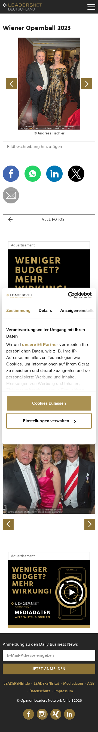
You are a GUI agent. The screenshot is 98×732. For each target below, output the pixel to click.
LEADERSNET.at (46, 683)
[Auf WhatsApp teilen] (32, 174)
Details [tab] (45, 310)
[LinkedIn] (69, 714)
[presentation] (8, 524)
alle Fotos (53, 220)
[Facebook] (28, 714)
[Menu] (91, 7)
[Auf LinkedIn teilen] (54, 174)
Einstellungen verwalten (46, 420)
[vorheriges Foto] (26, 84)
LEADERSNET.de (17, 683)
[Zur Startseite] (22, 7)
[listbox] (49, 484)
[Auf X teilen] (76, 174)
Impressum (63, 691)
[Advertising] (49, 594)
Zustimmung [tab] (18, 310)
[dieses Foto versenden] (11, 195)
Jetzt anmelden (49, 669)
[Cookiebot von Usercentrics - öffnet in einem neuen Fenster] (69, 295)
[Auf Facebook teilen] (11, 174)
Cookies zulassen (49, 403)
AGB (90, 683)
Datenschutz (39, 691)
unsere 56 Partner (40, 344)
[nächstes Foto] (72, 84)
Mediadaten (73, 683)
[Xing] (55, 714)
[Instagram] (42, 714)
